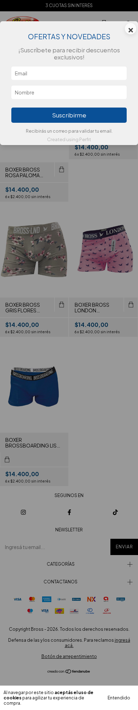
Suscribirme (69, 115)
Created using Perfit (69, 139)
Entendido (119, 697)
